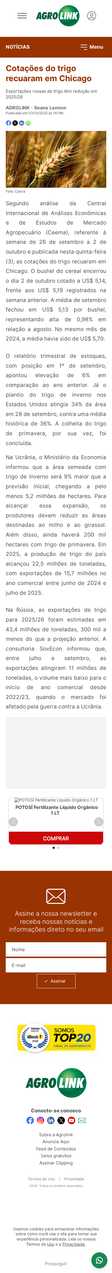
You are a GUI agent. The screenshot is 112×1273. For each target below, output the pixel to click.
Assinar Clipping (56, 1163)
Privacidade (74, 1179)
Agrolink (18, 108)
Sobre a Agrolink (56, 1134)
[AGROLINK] (58, 16)
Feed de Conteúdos (56, 1149)
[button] (13, 822)
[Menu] (22, 15)
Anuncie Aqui (56, 1141)
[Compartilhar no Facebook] (8, 123)
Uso (50, 1244)
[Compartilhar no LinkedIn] (21, 123)
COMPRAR (56, 838)
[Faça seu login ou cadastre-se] (91, 16)
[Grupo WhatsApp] (99, 1260)
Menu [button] (95, 47)
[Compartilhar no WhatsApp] (28, 123)
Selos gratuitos (56, 1155)
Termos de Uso (41, 1179)
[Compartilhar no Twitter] (15, 123)
